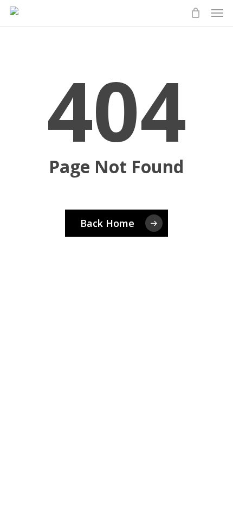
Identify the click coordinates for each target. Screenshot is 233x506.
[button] (217, 13)
